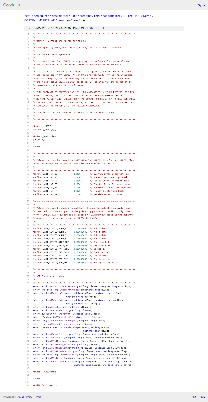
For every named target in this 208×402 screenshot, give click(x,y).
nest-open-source (36, 16)
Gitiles (19, 396)
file (91, 28)
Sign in (201, 5)
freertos (85, 16)
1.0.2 (74, 16)
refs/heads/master (107, 16)
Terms (37, 396)
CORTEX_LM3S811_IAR (39, 20)
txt (194, 396)
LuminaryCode (68, 20)
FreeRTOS (133, 16)
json (202, 396)
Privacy (28, 396)
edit (100, 28)
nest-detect (60, 16)
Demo (147, 16)
